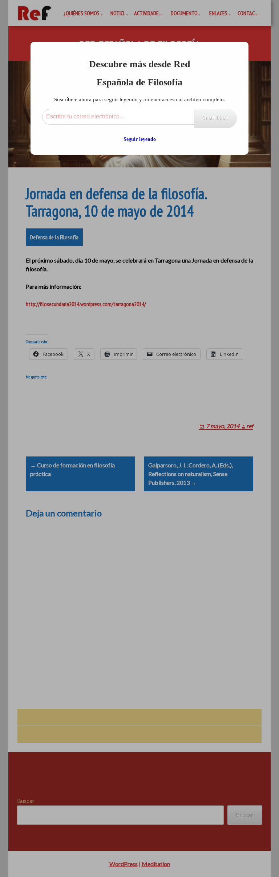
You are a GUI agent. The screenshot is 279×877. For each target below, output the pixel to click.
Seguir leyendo (140, 139)
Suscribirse (215, 118)
